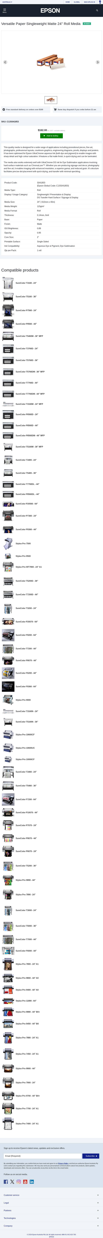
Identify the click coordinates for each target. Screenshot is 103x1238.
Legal (6, 1203)
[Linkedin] (32, 1182)
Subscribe (90, 1156)
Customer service (11, 1195)
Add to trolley (52, 136)
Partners (7, 1210)
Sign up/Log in (89, 2)
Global (77, 2)
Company (8, 1226)
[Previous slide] (5, 62)
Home (68, 2)
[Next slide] (98, 62)
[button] (51, 100)
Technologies (10, 1218)
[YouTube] (25, 1182)
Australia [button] (7, 2)
